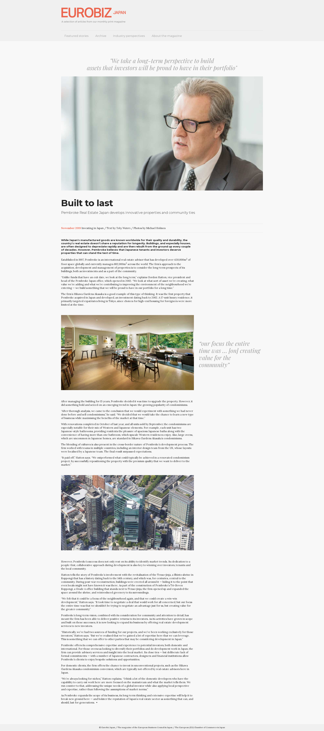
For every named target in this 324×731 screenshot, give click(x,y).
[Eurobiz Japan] (95, 15)
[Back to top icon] (310, 726)
